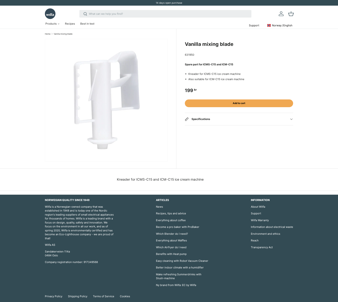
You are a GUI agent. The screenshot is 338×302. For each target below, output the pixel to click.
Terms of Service (103, 296)
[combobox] (165, 14)
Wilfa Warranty (260, 220)
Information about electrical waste (272, 227)
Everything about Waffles (171, 240)
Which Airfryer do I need (171, 247)
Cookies (125, 296)
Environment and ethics (265, 233)
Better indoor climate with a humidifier (180, 267)
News (159, 206)
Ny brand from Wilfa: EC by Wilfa (176, 285)
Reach (255, 240)
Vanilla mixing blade (63, 34)
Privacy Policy (53, 296)
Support (256, 213)
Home (48, 34)
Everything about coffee (171, 220)
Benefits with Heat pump (171, 254)
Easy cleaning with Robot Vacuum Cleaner (182, 260)
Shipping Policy (77, 296)
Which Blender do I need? (172, 233)
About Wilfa (258, 206)
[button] (291, 14)
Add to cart (239, 103)
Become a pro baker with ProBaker (177, 227)
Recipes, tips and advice (171, 213)
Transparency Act (262, 247)
